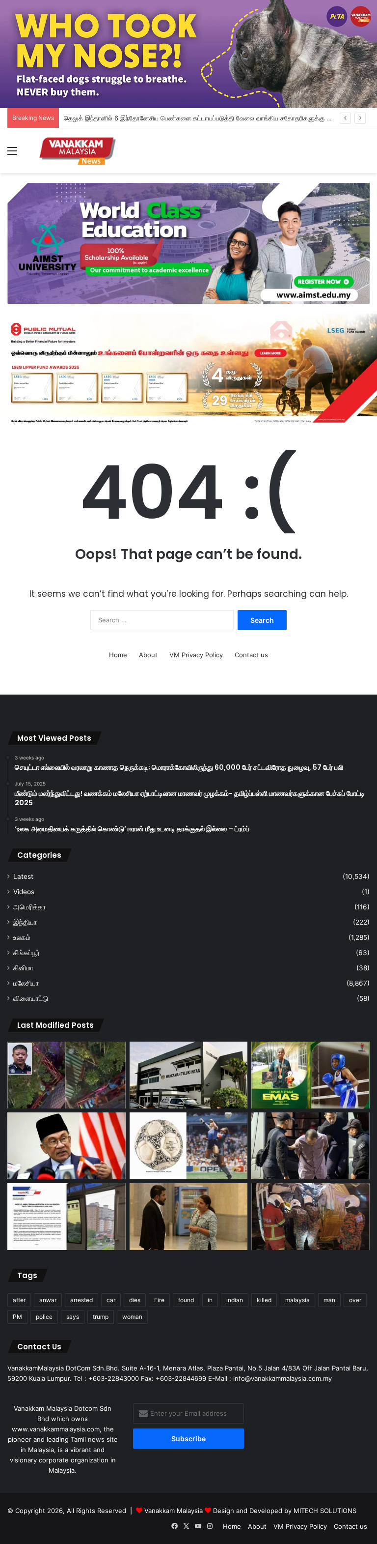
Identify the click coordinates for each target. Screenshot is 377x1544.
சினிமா (23, 968)
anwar (47, 1300)
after (19, 1300)
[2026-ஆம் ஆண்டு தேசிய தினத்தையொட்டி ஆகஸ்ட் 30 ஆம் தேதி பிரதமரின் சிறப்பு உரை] (66, 1145)
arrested (81, 1300)
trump (100, 1316)
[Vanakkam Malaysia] (78, 150)
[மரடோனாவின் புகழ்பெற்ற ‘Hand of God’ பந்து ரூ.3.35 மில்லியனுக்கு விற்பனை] (189, 1145)
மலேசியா (26, 983)
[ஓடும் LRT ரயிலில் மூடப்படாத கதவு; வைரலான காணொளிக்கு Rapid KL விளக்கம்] (66, 1216)
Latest (23, 876)
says (72, 1316)
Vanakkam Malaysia (174, 1511)
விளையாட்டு (30, 998)
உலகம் (21, 937)
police (44, 1316)
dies (134, 1300)
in (210, 1300)
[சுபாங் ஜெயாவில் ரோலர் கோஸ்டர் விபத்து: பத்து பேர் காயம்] (66, 1075)
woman (132, 1316)
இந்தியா (25, 922)
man (329, 1300)
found (186, 1300)
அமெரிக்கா (29, 907)
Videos (23, 892)
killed (264, 1300)
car (111, 1300)
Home (118, 655)
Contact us (251, 655)
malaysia (297, 1300)
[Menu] (12, 154)
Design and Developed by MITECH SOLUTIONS (284, 1511)
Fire (159, 1300)
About (148, 655)
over (355, 1300)
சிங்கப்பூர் (26, 953)
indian (234, 1300)
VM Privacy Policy (196, 655)
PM (17, 1316)
